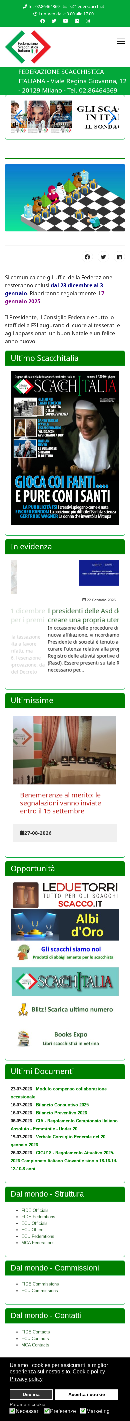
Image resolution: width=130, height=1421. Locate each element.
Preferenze (63, 1411)
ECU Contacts (35, 1338)
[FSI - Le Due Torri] (65, 895)
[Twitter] (54, 21)
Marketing (98, 1411)
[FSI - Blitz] (65, 1010)
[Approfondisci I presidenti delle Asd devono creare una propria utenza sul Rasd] (65, 573)
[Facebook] (87, 256)
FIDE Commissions (40, 1283)
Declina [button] (31, 1394)
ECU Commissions (39, 1290)
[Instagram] (88, 21)
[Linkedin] (77, 21)
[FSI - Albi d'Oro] (65, 925)
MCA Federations (38, 1242)
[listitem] (65, 616)
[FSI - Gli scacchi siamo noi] (65, 954)
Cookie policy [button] (89, 1371)
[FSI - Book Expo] (65, 1040)
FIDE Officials (35, 1210)
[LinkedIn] (119, 256)
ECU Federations (37, 1236)
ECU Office (32, 1229)
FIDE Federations (38, 1216)
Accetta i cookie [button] (86, 1394)
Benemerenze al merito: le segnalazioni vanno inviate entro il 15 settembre (60, 802)
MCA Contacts (35, 1344)
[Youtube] (65, 21)
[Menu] (121, 41)
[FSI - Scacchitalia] (65, 981)
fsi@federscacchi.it (86, 6)
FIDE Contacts (35, 1331)
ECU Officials (34, 1223)
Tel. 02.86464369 (44, 6)
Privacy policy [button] (26, 1379)
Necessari (28, 1411)
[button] (111, 117)
